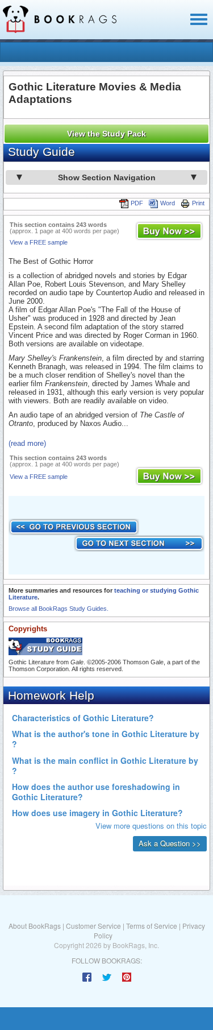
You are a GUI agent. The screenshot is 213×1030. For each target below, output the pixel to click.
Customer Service (93, 925)
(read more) (27, 443)
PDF (137, 203)
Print (198, 203)
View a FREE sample (39, 242)
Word (167, 203)
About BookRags (35, 925)
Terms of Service (151, 925)
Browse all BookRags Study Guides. (58, 608)
